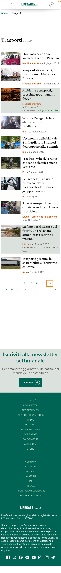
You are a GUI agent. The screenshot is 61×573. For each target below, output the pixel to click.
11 (37, 283)
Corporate (30, 434)
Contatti (30, 466)
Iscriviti (28, 382)
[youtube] (34, 557)
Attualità (30, 400)
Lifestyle (26, 244)
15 (6, 289)
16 (12, 289)
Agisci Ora (30, 444)
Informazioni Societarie (30, 490)
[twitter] (14, 557)
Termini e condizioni (31, 495)
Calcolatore (30, 439)
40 (37, 289)
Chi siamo (30, 471)
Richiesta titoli (30, 429)
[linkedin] (46, 557)
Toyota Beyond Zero (49, 110)
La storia (30, 476)
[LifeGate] (30, 4)
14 (56, 283)
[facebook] (8, 557)
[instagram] (40, 557)
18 (24, 289)
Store (16, 4)
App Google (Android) (31, 415)
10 (31, 283)
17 (18, 289)
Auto (25, 272)
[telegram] (53, 557)
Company (30, 461)
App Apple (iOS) (30, 410)
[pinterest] (21, 557)
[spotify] (27, 557)
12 (43, 283)
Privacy (30, 485)
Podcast (30, 424)
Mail (30, 481)
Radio (30, 419)
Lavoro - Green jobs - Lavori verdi (40, 216)
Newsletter (30, 405)
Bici (24, 131)
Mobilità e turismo (31, 63)
